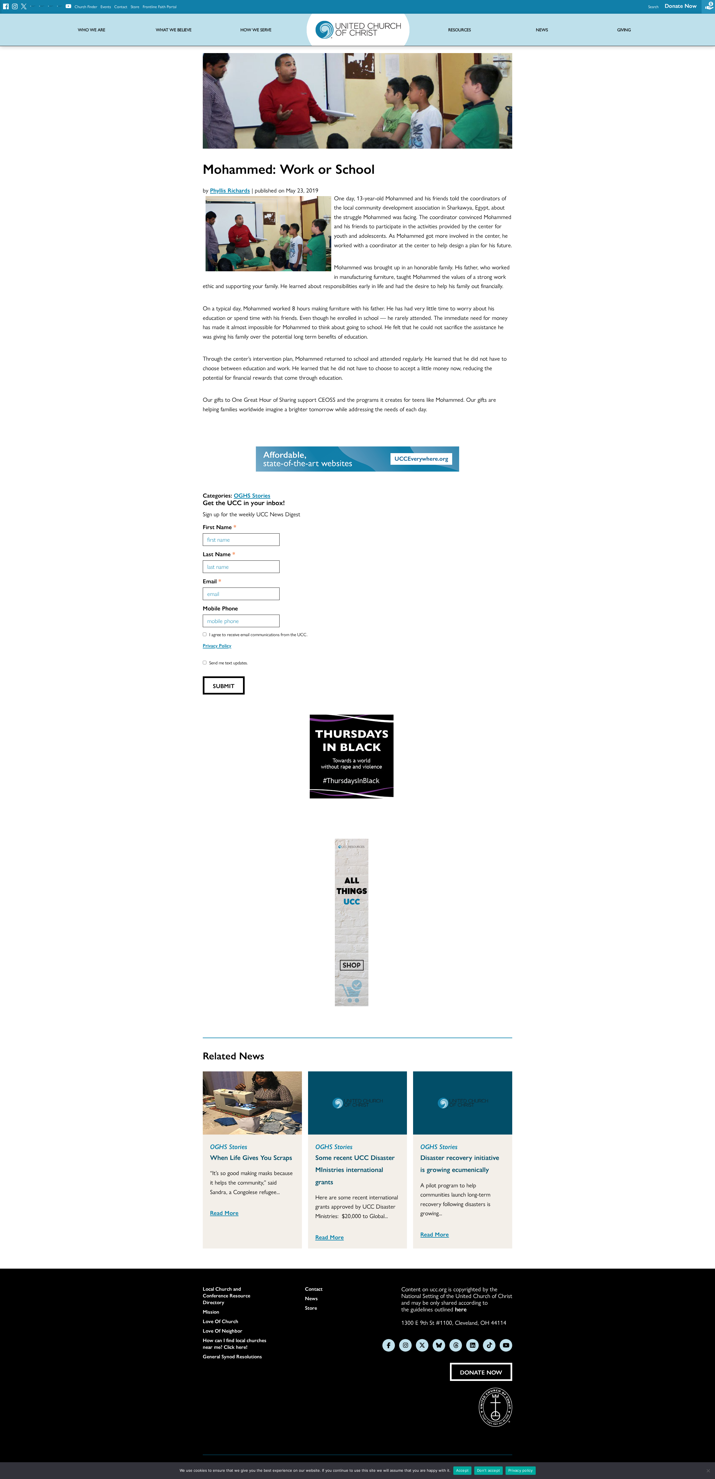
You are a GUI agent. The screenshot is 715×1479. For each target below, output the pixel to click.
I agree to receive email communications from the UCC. (258, 634)
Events (106, 6)
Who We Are (91, 29)
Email (212, 580)
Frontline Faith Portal (160, 6)
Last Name (219, 553)
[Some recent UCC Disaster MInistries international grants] (357, 1103)
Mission (211, 1311)
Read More (224, 1212)
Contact (120, 6)
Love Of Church (220, 1321)
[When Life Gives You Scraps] (252, 1103)
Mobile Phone (220, 608)
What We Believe (174, 29)
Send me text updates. (228, 662)
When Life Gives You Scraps (251, 1157)
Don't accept (488, 1470)
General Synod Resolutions (232, 1356)
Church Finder (86, 6)
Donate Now (681, 5)
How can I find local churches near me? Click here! (234, 1343)
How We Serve (255, 29)
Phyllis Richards (230, 190)
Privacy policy (520, 1470)
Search (653, 6)
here (461, 1309)
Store (135, 6)
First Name (219, 526)
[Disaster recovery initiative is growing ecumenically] (462, 1103)
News (311, 1298)
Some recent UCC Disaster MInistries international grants (355, 1169)
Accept (462, 1470)
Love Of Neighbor (222, 1330)
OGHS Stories (252, 495)
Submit (224, 685)
